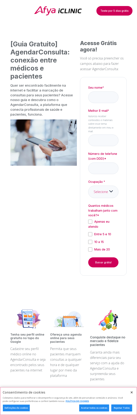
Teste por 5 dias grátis (114, 10)
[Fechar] (131, 392)
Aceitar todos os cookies (94, 407)
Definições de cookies (16, 407)
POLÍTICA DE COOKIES (77, 401)
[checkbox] (103, 235)
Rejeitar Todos (122, 407)
